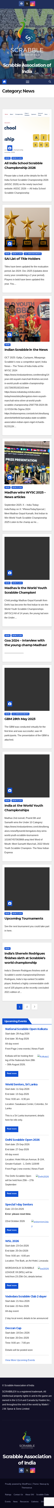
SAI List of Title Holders (22, 259)
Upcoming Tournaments (23, 918)
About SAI (29, 1495)
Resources (24, 1502)
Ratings (8, 1495)
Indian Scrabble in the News (26, 350)
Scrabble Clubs (42, 1495)
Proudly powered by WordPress (18, 1484)
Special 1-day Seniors (19, 1204)
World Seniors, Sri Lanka (21, 1084)
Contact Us (18, 1495)
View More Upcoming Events (20, 1360)
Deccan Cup (13, 1328)
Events (8, 1502)
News (7, 158)
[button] (50, 81)
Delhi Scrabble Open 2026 (22, 1139)
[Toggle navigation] (27, 82)
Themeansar (27, 1488)
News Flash (17, 158)
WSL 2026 (12, 1241)
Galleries (35, 1502)
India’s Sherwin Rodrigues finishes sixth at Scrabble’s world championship (24, 958)
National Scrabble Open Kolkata (26, 1029)
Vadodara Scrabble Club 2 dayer (26, 1296)
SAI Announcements (33, 253)
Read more (12, 1073)
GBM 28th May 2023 (19, 719)
